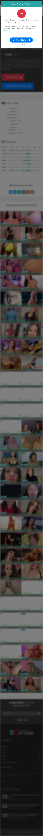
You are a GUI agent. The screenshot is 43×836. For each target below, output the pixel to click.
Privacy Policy (15, 28)
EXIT (21, 45)
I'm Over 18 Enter (19, 40)
